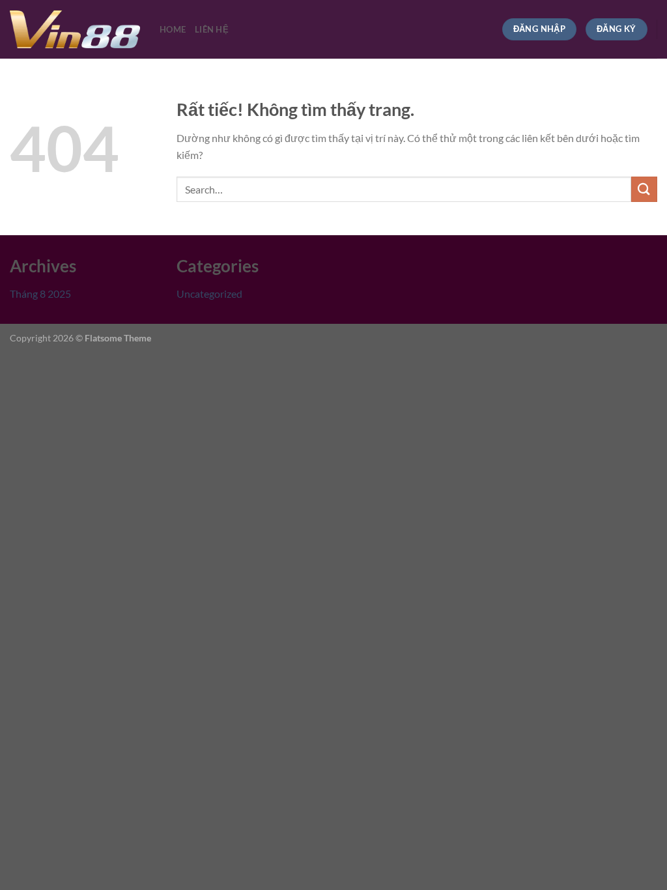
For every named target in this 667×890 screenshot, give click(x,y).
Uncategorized (209, 293)
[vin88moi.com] (75, 29)
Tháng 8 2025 (40, 293)
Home (173, 29)
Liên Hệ (212, 29)
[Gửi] (644, 189)
